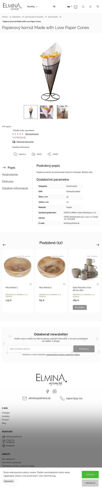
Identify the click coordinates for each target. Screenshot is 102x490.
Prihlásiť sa (84, 349)
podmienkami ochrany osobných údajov (63, 355)
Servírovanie (71, 186)
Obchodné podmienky (11, 462)
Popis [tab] (11, 167)
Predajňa (6, 413)
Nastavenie (8, 481)
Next (98, 245)
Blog (4, 423)
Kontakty (6, 416)
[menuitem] (32, 6)
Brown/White (15, 309)
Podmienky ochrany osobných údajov (18, 466)
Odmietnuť (90, 483)
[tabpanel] (17, 281)
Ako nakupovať (8, 459)
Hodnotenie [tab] (10, 174)
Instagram (55, 391)
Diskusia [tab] (7, 181)
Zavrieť (92, 163)
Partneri (5, 420)
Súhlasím (90, 474)
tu (55, 476)
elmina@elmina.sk (40, 398)
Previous (5, 245)
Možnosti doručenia (25, 142)
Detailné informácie (20, 147)
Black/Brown (19, 309)
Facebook (47, 391)
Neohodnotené (32, 134)
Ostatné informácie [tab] (15, 188)
